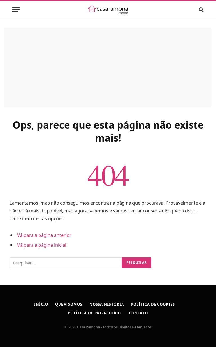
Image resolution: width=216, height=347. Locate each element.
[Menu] (16, 9)
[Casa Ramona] (108, 10)
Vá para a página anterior (44, 235)
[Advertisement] (108, 67)
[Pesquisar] (201, 9)
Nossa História (106, 304)
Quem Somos (68, 304)
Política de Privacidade (95, 313)
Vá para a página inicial (41, 245)
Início (41, 304)
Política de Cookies (153, 304)
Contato (138, 313)
